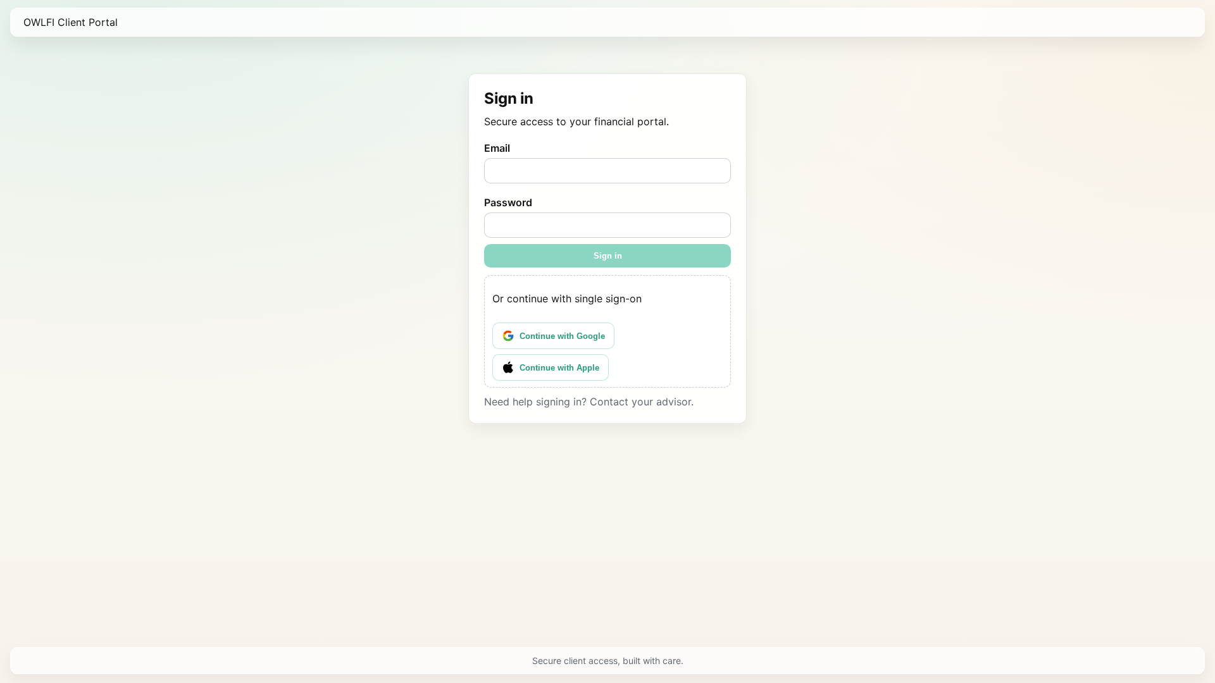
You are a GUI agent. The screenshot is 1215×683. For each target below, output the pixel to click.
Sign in (608, 256)
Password (508, 202)
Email (497, 148)
